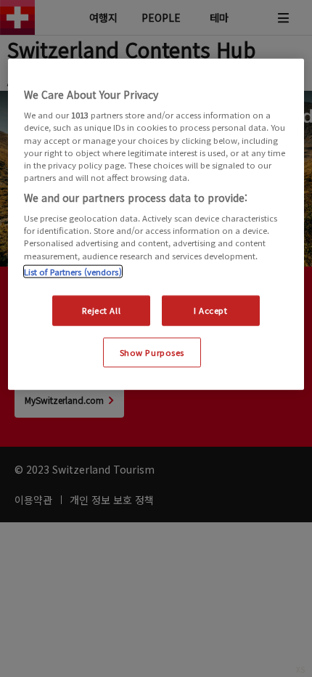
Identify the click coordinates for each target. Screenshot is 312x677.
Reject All (101, 309)
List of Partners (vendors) (73, 271)
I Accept (211, 309)
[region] (156, 224)
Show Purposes (152, 351)
